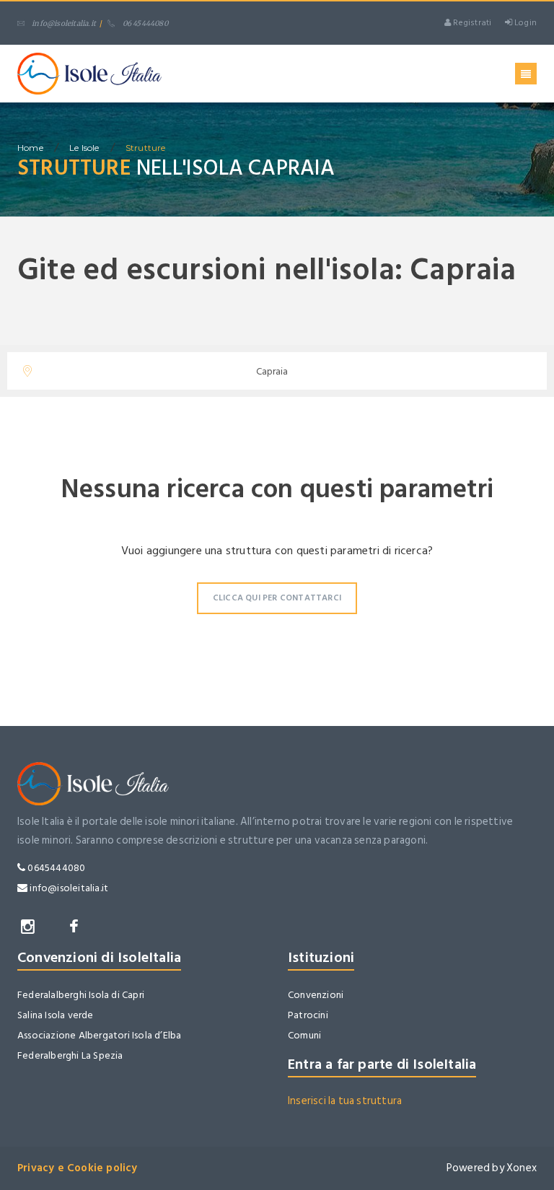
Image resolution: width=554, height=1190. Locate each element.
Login (524, 23)
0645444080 (55, 867)
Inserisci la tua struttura (345, 1101)
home (30, 147)
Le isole (84, 147)
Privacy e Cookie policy (77, 1168)
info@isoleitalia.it (64, 23)
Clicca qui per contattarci (277, 598)
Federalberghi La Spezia (70, 1055)
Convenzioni (315, 994)
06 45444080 (145, 23)
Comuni (304, 1035)
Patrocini (308, 1015)
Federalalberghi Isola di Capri (80, 994)
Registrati (471, 23)
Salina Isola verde (55, 1015)
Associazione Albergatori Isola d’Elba (99, 1035)
